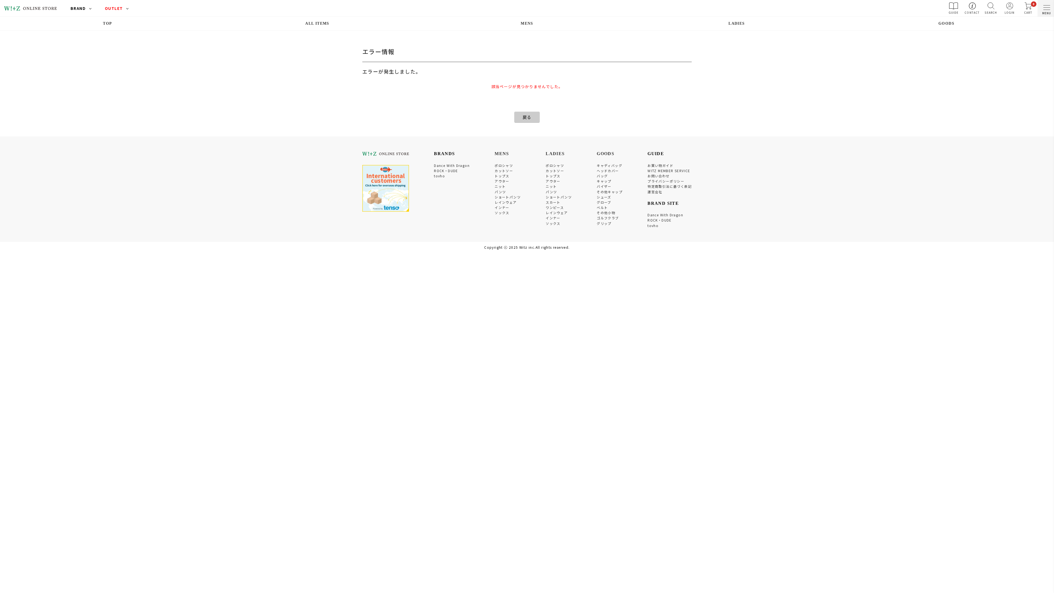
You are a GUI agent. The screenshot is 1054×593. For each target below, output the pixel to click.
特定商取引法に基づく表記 (669, 186)
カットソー (504, 170)
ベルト (602, 207)
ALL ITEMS (317, 23)
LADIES (736, 23)
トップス (502, 176)
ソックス (502, 212)
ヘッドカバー (608, 170)
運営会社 (654, 191)
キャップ (604, 181)
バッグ (602, 176)
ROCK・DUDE (446, 170)
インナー (502, 207)
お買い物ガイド (660, 165)
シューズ (604, 197)
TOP (107, 23)
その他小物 (606, 212)
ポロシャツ (504, 165)
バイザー (604, 186)
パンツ (500, 191)
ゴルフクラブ (608, 218)
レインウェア (506, 202)
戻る (527, 117)
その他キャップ (610, 191)
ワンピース (555, 207)
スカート (553, 202)
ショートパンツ (508, 197)
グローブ (604, 202)
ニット (500, 186)
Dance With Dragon (452, 165)
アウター (502, 181)
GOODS (946, 23)
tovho (439, 176)
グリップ (604, 223)
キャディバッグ (609, 165)
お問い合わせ (658, 176)
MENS (527, 23)
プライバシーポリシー (665, 181)
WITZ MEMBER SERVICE (668, 170)
